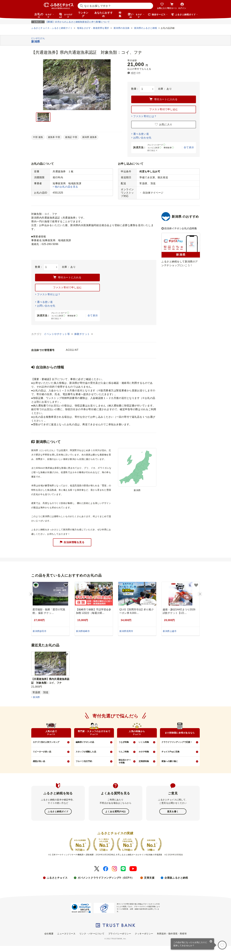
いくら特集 (144, 742)
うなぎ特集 (124, 742)
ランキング (83, 14)
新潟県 (36, 697)
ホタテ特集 (144, 751)
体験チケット (82, 334)
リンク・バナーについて (91, 933)
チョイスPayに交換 (170, 751)
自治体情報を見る (74, 542)
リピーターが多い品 (42, 751)
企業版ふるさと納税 (176, 877)
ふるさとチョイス (57, 877)
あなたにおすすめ (103, 14)
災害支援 (149, 877)
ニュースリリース (66, 933)
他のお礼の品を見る (66, 186)
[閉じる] (211, 941)
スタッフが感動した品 (86, 751)
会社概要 (48, 933)
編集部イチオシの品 (85, 742)
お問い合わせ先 (142, 137)
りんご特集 (124, 751)
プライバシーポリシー (119, 933)
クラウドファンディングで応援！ (177, 742)
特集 (120, 14)
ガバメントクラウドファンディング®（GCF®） (106, 877)
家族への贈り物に (170, 761)
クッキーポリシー (144, 933)
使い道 (135, 15)
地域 (65, 15)
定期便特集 (144, 761)
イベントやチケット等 (57, 334)
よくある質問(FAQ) (115, 811)
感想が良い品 (39, 761)
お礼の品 (42, 15)
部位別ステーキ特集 (125, 761)
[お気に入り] (222, 945)
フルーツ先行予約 (84, 761)
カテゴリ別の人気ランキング (46, 742)
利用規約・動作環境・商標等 (172, 933)
